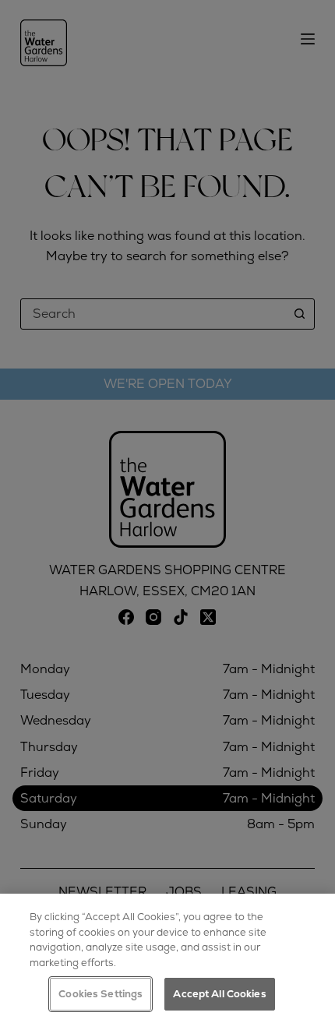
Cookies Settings (100, 993)
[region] (167, 958)
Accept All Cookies (219, 993)
